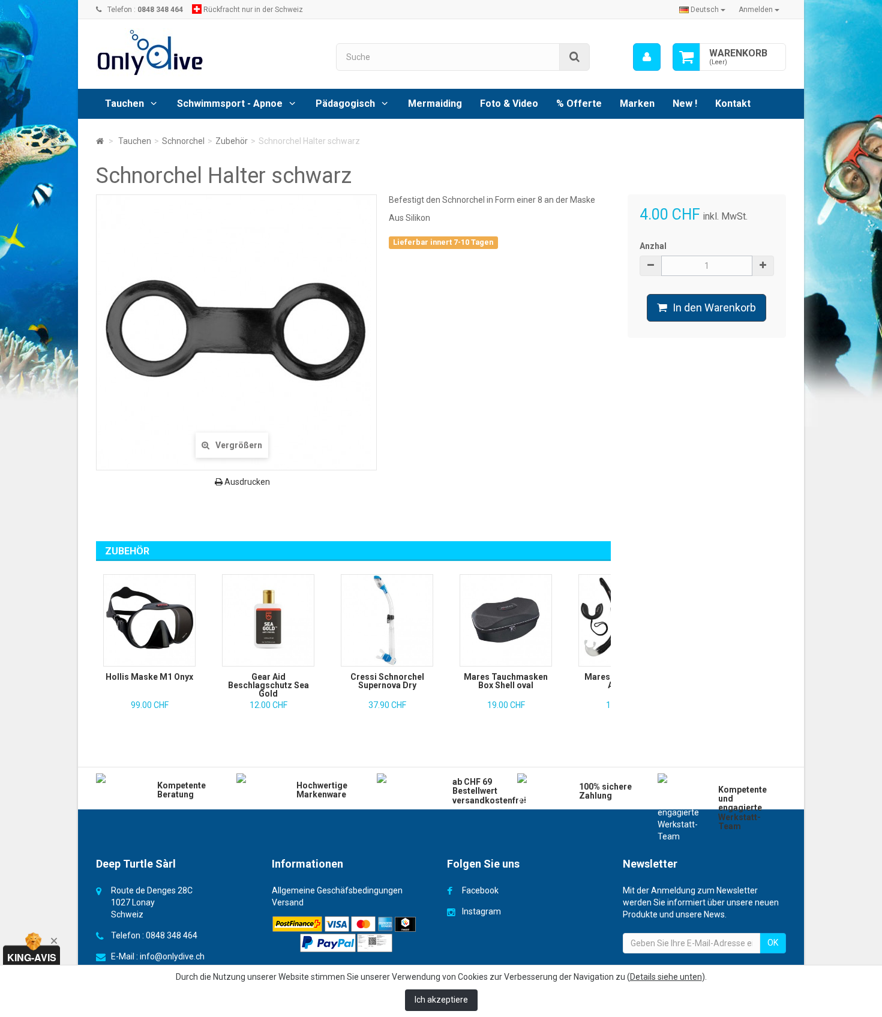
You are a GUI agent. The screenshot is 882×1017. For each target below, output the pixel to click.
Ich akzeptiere (441, 999)
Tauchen (124, 103)
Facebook (480, 890)
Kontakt (733, 103)
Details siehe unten (666, 977)
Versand (288, 902)
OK (772, 942)
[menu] (647, 57)
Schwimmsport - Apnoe (230, 103)
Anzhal (653, 246)
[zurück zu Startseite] (100, 141)
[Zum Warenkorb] (686, 57)
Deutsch (705, 9)
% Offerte (579, 103)
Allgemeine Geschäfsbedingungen (337, 890)
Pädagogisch (345, 103)
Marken (637, 103)
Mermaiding (435, 103)
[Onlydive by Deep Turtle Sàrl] (207, 52)
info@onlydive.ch (172, 956)
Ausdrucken (246, 482)
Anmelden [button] (757, 9)
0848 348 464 (171, 935)
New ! (685, 103)
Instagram (481, 911)
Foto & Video (509, 103)
